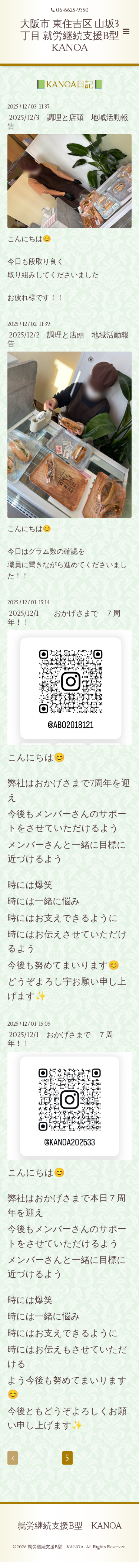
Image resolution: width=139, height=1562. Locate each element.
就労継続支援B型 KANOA (69, 1525)
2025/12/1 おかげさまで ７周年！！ (63, 618)
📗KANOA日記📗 (70, 85)
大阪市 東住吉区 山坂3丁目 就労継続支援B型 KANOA (69, 36)
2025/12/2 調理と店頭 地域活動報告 (68, 339)
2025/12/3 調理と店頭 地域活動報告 (67, 122)
